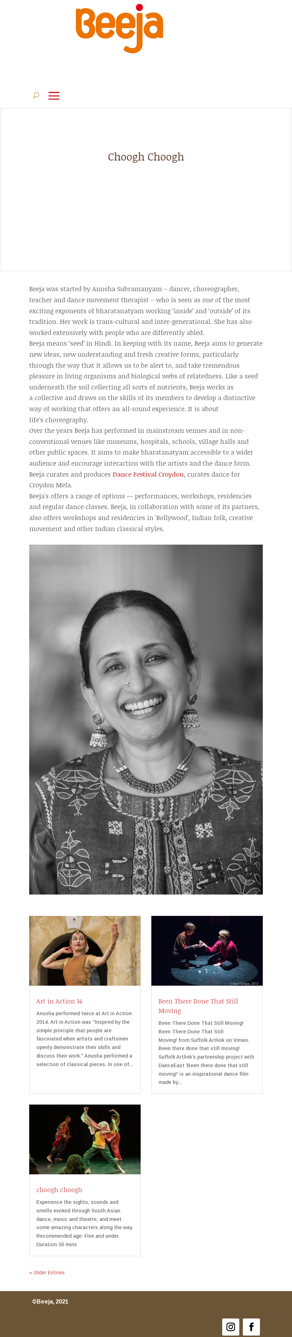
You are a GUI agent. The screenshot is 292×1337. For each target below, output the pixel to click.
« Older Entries (47, 1272)
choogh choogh (59, 1189)
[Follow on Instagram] (230, 1327)
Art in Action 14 (59, 1001)
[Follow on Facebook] (251, 1327)
